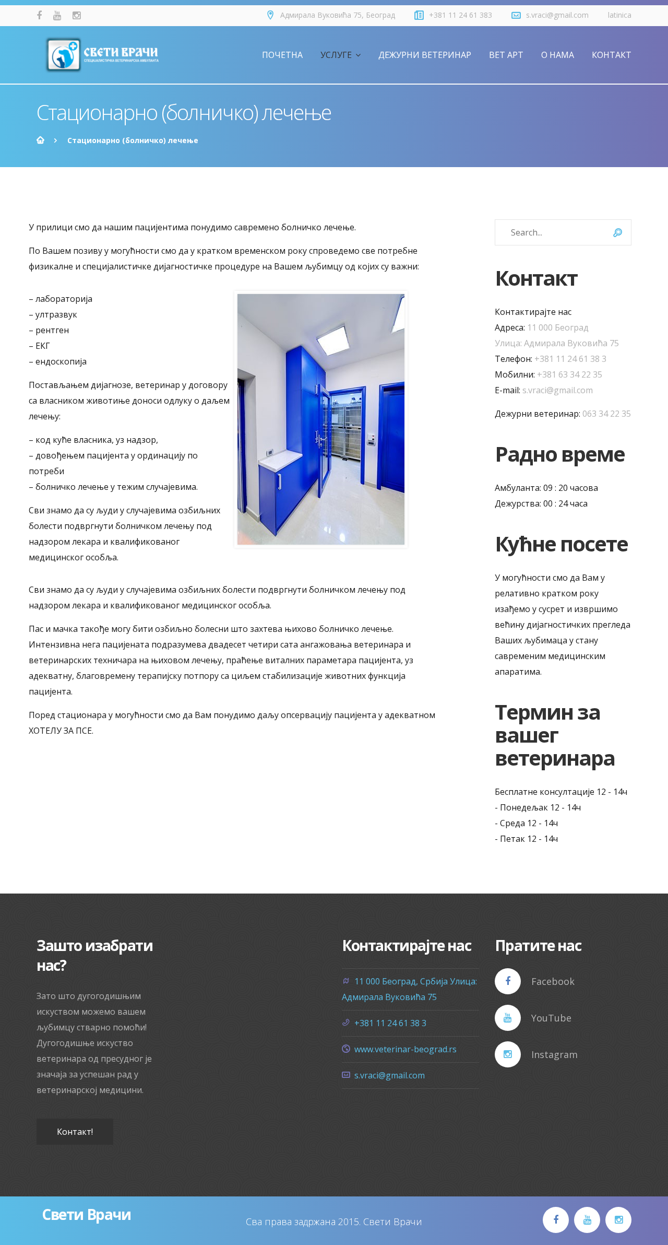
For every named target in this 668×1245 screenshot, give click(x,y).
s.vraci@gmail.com (557, 15)
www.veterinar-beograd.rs (405, 1049)
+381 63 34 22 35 (569, 374)
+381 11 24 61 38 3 (570, 359)
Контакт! (75, 1131)
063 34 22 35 (606, 413)
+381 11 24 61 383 (460, 15)
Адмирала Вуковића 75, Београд (337, 15)
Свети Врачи (86, 1214)
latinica (619, 15)
